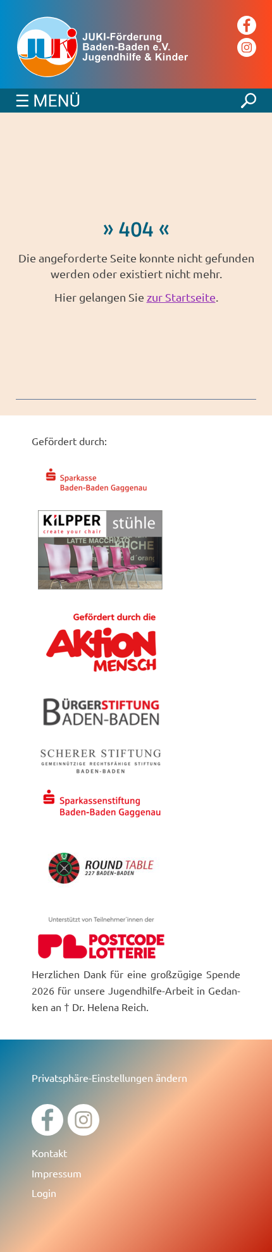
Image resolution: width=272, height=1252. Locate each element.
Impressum (57, 1173)
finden (248, 97)
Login (44, 1192)
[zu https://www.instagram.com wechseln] (83, 1131)
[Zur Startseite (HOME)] (136, 47)
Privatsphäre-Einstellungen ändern (109, 1077)
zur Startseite (181, 297)
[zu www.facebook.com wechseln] (47, 1131)
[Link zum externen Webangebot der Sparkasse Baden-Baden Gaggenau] (101, 494)
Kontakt (49, 1152)
